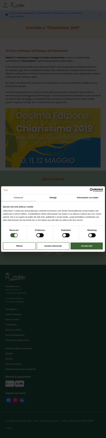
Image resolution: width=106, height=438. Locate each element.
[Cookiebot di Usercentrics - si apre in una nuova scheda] (91, 190)
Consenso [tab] (18, 197)
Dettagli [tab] (53, 197)
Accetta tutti (86, 246)
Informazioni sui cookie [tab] (87, 197)
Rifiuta (19, 246)
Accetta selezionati (53, 246)
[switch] (40, 235)
